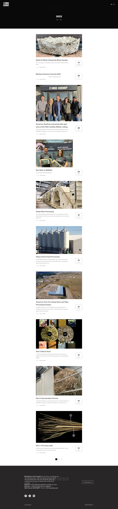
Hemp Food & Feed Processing (48, 257)
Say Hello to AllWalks (44, 170)
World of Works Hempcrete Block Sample (52, 60)
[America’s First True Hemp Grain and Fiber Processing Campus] (59, 285)
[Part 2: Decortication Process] (59, 380)
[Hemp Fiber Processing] (59, 195)
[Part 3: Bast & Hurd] (59, 334)
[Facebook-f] (26, 496)
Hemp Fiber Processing (45, 211)
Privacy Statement (28, 504)
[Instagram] (30, 496)
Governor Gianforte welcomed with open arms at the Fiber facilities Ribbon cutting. (52, 125)
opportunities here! (53, 488)
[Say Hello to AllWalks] (54, 153)
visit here (48, 486)
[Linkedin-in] (34, 496)
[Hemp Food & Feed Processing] (59, 240)
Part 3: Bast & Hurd (43, 351)
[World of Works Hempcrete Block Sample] (59, 45)
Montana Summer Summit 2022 (48, 74)
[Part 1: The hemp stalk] (59, 427)
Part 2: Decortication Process (47, 398)
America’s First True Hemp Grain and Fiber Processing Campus (52, 303)
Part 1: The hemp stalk (44, 445)
